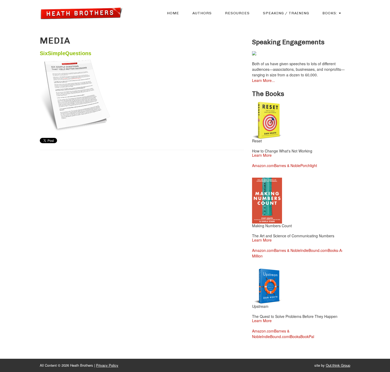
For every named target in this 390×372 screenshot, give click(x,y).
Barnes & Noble (287, 165)
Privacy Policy (107, 365)
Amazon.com (263, 165)
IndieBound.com (314, 250)
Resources (237, 13)
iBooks (294, 336)
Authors (202, 13)
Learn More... (263, 80)
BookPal (307, 336)
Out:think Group (338, 365)
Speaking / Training (286, 13)
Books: (330, 13)
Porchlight (308, 165)
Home (173, 13)
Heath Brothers (81, 13)
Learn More (262, 155)
